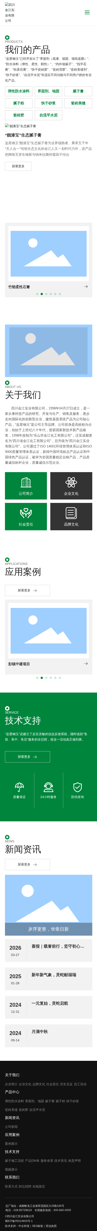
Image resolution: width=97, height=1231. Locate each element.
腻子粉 (18, 103)
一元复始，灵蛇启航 (50, 1003)
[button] (37, 294)
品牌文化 (71, 524)
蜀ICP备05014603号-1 (19, 1221)
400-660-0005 (62, 1210)
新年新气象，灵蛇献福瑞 (54, 975)
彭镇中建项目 (19, 664)
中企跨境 (23, 1226)
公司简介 (26, 493)
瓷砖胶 (18, 115)
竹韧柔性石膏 (19, 287)
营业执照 (51, 1226)
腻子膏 (78, 91)
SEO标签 (37, 1226)
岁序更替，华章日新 (48, 929)
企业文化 (71, 493)
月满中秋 (40, 1031)
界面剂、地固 (48, 91)
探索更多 (18, 166)
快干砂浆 (48, 103)
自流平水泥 (48, 115)
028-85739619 (23, 1210)
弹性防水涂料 (19, 91)
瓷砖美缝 (78, 103)
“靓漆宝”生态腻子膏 (23, 135)
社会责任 (26, 524)
